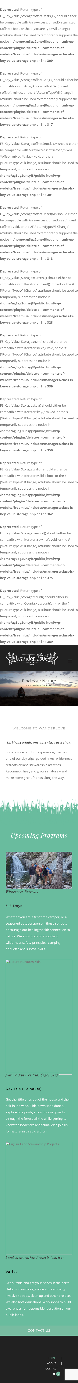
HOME (52, 1358)
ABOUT (51, 1363)
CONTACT (51, 1368)
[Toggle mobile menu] (70, 661)
